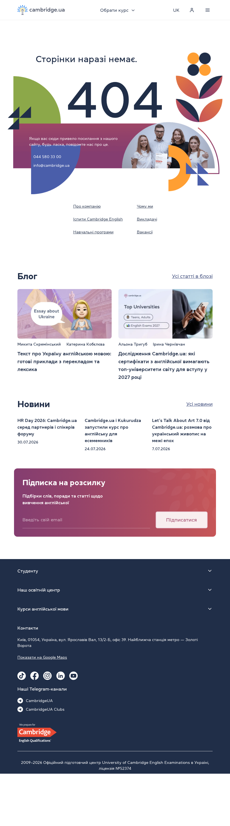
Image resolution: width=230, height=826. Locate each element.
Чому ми (145, 206)
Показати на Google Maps (42, 657)
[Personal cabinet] (192, 10)
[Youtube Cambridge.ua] (73, 676)
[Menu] (208, 10)
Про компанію (87, 206)
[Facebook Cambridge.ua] (34, 676)
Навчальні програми (93, 232)
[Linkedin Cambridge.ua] (60, 676)
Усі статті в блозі (192, 276)
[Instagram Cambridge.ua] (47, 676)
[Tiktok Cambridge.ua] (21, 676)
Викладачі (147, 219)
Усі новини (199, 404)
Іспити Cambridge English (98, 219)
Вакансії (145, 232)
